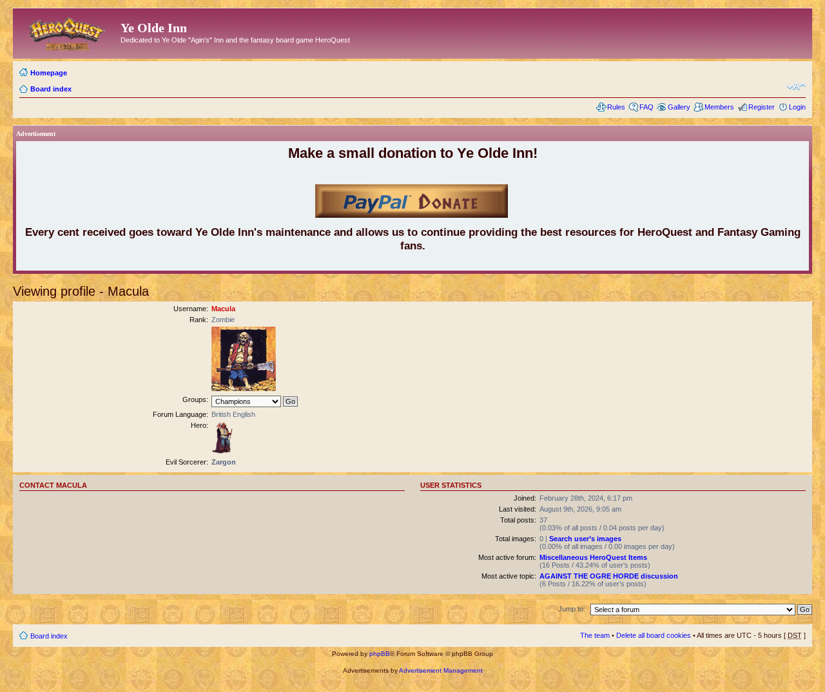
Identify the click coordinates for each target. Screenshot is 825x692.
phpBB (379, 653)
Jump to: (571, 609)
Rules (616, 107)
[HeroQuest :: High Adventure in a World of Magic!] (68, 31)
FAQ (646, 107)
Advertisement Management (441, 670)
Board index (51, 89)
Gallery (679, 107)
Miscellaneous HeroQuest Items (593, 557)
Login (797, 107)
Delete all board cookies (653, 635)
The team (595, 635)
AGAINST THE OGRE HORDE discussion (608, 576)
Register (761, 107)
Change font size (796, 86)
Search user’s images (585, 539)
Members (719, 107)
